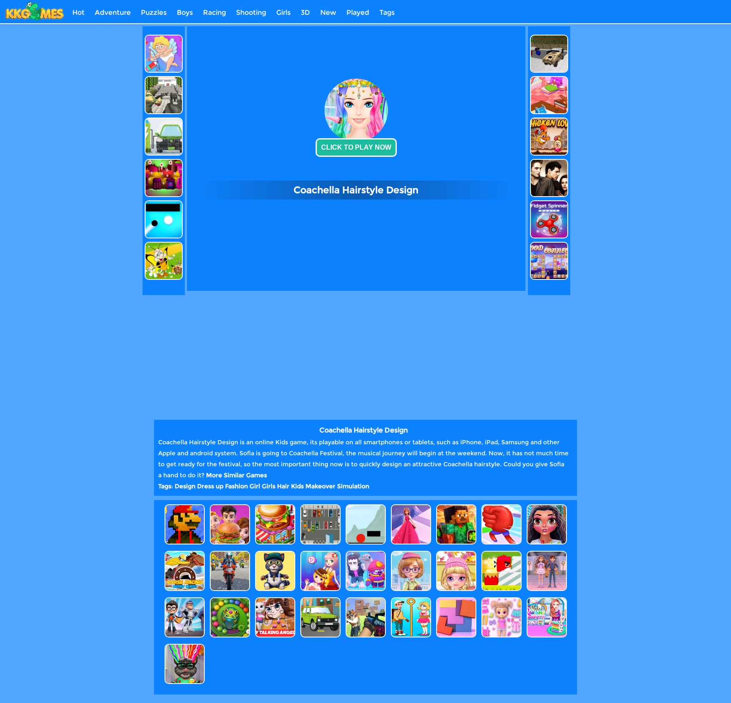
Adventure (113, 12)
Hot (78, 12)
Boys (185, 12)
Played (357, 12)
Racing (214, 12)
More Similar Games (236, 475)
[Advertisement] (104, 153)
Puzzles (154, 12)
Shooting (251, 12)
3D (305, 12)
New (328, 12)
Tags (387, 12)
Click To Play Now (356, 147)
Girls (283, 12)
